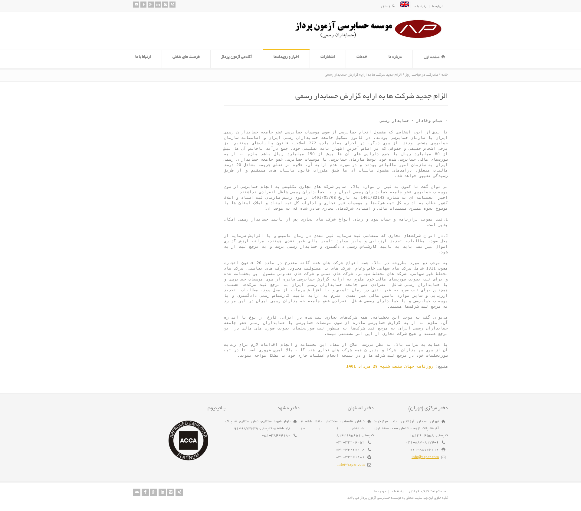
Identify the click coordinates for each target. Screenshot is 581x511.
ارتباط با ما (420, 6)
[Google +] (151, 5)
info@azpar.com (425, 457)
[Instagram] (165, 5)
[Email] (136, 5)
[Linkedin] (158, 5)
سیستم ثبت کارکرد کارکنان (427, 491)
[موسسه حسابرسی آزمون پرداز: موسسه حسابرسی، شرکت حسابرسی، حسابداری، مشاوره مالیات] (371, 38)
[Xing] (172, 5)
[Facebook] (143, 5)
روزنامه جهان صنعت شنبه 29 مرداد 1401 (388, 366)
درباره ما (437, 6)
